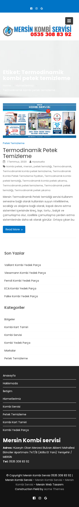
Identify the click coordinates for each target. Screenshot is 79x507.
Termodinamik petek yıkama (32, 190)
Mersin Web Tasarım (49, 484)
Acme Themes (54, 489)
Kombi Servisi (13, 335)
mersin (28, 166)
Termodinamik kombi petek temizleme (27, 171)
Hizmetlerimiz (12, 399)
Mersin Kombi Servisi (18, 480)
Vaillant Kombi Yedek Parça (22, 265)
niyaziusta (38, 161)
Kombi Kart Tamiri (16, 327)
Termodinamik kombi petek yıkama (44, 181)
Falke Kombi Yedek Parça (21, 296)
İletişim (7, 391)
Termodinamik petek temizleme (23, 185)
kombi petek (14, 166)
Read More (13, 229)
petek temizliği (43, 166)
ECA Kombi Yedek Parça (20, 288)
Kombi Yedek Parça (17, 343)
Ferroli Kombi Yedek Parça (21, 281)
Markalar (10, 350)
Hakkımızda (10, 383)
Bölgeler (9, 319)
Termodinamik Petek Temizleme (30, 153)
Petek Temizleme (14, 143)
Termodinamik (62, 166)
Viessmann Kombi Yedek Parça (25, 273)
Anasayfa (9, 375)
